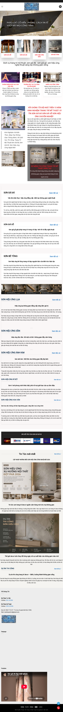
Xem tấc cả (56, 331)
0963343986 (9, 606)
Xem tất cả (53, 193)
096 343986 (9, 600)
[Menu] (2, 7)
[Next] (59, 23)
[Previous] (3, 23)
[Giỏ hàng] (60, 6)
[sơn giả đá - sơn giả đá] (31, 6)
